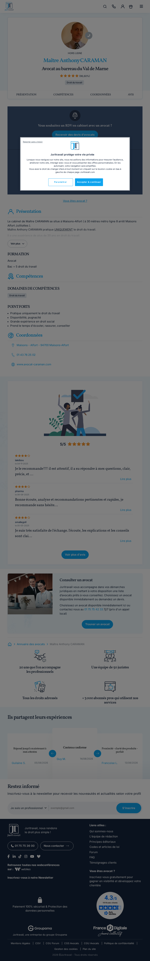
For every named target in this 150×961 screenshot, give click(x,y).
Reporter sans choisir (33, 142)
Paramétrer (60, 182)
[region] (75, 164)
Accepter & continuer (89, 182)
